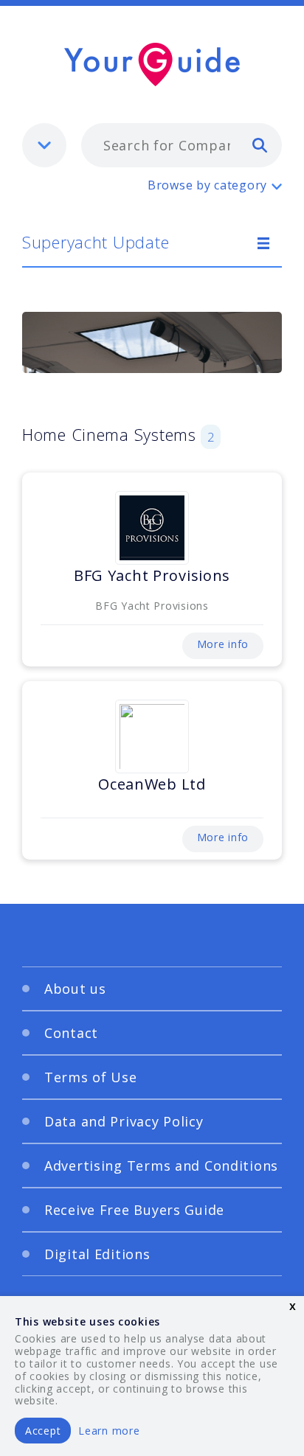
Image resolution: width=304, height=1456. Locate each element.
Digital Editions (97, 1254)
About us (75, 988)
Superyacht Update (95, 242)
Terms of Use (90, 1077)
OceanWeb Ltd (152, 784)
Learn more (108, 1431)
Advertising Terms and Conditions (161, 1165)
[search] (259, 144)
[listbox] (44, 145)
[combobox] (181, 145)
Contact (71, 1033)
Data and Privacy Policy (124, 1121)
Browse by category (207, 185)
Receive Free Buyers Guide (134, 1210)
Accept (43, 1431)
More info (223, 644)
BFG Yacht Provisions (152, 575)
